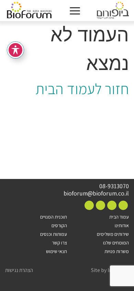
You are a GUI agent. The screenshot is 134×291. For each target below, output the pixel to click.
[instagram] (111, 205)
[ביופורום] (113, 10)
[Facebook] (123, 205)
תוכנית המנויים (53, 217)
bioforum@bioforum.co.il (96, 193)
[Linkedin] (100, 205)
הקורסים (59, 225)
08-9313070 (114, 186)
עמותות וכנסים (53, 234)
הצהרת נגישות (19, 270)
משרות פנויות (116, 251)
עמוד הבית (119, 217)
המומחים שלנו (116, 243)
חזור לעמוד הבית (82, 88)
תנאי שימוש (56, 251)
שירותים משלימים (113, 234)
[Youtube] (89, 205)
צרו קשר (59, 243)
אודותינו (122, 225)
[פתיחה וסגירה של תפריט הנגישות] (15, 50)
